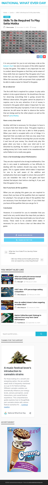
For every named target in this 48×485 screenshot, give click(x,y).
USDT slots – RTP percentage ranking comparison (29, 291)
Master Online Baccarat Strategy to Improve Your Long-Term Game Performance (28, 317)
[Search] (45, 3)
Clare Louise (10, 27)
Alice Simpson (21, 294)
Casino (6, 17)
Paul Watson (21, 322)
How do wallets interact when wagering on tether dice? (30, 303)
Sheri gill (20, 282)
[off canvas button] (2, 3)
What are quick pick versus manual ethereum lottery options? (28, 278)
